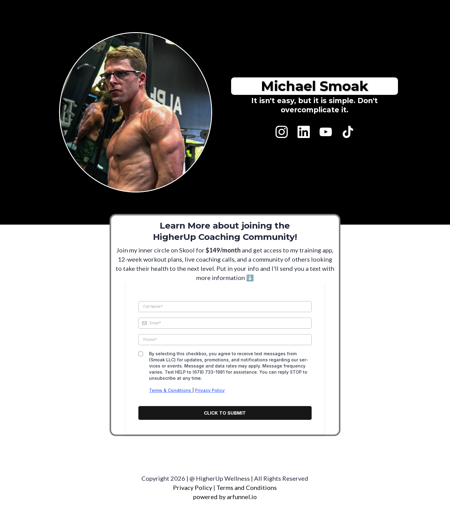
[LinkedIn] (304, 132)
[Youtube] (326, 132)
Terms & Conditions (170, 390)
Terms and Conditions (246, 487)
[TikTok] (348, 132)
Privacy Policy (210, 390)
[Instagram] (282, 132)
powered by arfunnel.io (225, 496)
